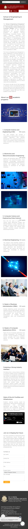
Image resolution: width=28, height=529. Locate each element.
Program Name (6, 470)
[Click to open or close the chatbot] (23, 524)
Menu (15, 11)
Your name (5, 454)
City (4, 466)
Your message (6, 474)
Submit (7, 482)
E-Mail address (6, 462)
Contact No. (6, 458)
